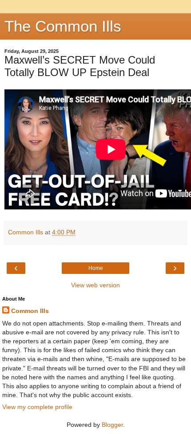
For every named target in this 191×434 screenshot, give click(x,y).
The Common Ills (62, 26)
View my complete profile (37, 406)
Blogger (112, 424)
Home (95, 268)
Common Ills (30, 310)
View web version (95, 285)
